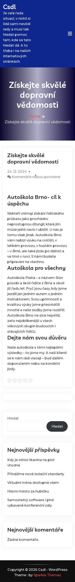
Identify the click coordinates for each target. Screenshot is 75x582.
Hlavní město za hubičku (28, 491)
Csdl (9, 7)
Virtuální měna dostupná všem (33, 483)
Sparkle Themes (47, 575)
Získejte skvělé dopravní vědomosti (32, 158)
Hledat (13, 418)
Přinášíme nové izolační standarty (35, 474)
